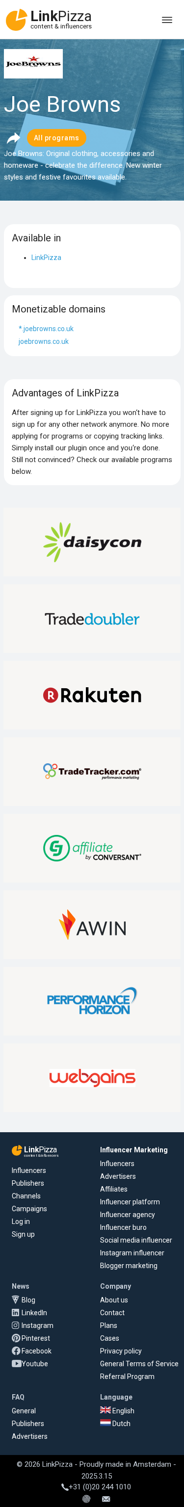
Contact (112, 1313)
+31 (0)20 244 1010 (100, 1486)
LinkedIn (34, 1313)
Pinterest (36, 1338)
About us (114, 1300)
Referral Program (127, 1376)
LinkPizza (46, 257)
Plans (108, 1325)
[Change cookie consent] (86, 1499)
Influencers (29, 1170)
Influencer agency (127, 1215)
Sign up (23, 1234)
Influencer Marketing (134, 1150)
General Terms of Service (139, 1364)
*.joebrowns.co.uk (46, 329)
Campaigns (29, 1209)
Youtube (35, 1364)
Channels (26, 1196)
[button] (13, 138)
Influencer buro (123, 1227)
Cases (109, 1338)
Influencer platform (130, 1202)
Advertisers (118, 1176)
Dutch (121, 1424)
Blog (28, 1300)
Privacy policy (121, 1351)
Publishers (28, 1183)
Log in (21, 1221)
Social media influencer (136, 1240)
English (122, 1411)
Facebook (37, 1351)
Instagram (37, 1325)
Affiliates (114, 1189)
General (24, 1411)
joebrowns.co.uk (44, 341)
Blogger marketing (129, 1266)
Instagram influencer (132, 1253)
